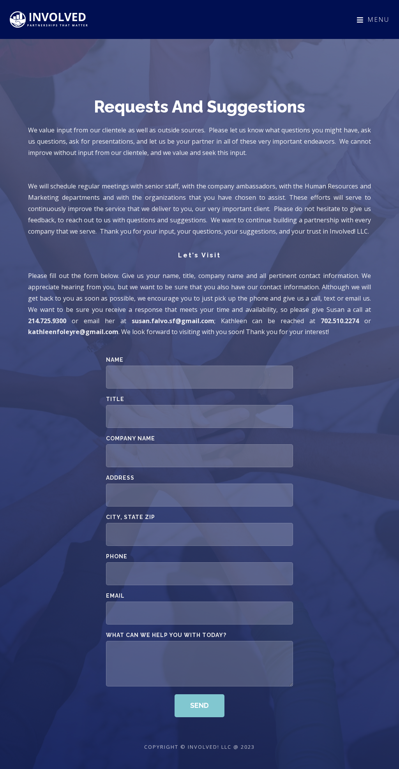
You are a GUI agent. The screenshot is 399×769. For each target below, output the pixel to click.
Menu (378, 19)
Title (115, 399)
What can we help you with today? (166, 635)
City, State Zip (130, 517)
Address (120, 478)
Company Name (130, 439)
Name (115, 360)
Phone (116, 557)
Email (115, 596)
